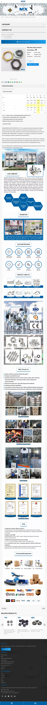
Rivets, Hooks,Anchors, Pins (6, 663)
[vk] (11, 696)
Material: (29, 52)
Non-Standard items (5, 665)
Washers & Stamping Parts (6, 658)
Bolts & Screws (4, 654)
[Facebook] (2, 696)
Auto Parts (3, 667)
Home (2, 673)
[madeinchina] (14, 696)
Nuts (2, 656)
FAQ (2, 679)
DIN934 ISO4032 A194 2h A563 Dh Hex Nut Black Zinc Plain (10, 631)
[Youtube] (5, 696)
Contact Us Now (6, 649)
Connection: (30, 56)
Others (2, 668)
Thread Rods (3, 660)
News (2, 680)
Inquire (30, 61)
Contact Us (3, 682)
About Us (3, 677)
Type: (28, 54)
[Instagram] (8, 696)
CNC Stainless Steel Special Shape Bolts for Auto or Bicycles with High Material (37, 631)
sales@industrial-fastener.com (24, 41)
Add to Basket (34, 64)
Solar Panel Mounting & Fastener (7, 661)
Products (3, 675)
